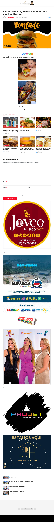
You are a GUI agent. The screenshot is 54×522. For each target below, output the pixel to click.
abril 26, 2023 (22, 152)
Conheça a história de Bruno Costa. (16, 491)
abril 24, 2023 (39, 152)
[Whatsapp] (29, 54)
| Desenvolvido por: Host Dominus (40, 519)
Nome (5, 181)
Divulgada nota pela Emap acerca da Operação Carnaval (21, 481)
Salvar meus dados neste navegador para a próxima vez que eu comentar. (19, 194)
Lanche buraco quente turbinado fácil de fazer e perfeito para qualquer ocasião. (43, 150)
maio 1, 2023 (39, 130)
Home (4, 8)
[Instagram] (27, 54)
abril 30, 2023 (6, 151)
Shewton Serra (11, 17)
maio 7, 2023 (22, 132)
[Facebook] (22, 54)
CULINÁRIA (8, 8)
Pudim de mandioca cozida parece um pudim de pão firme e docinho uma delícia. (27, 150)
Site (29, 187)
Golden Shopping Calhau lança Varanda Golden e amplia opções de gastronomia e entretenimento (10, 130)
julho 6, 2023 (18, 17)
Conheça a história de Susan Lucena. (17, 486)
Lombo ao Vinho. (40, 129)
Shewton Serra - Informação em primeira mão (14, 519)
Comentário (6, 165)
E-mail (5, 187)
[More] (32, 54)
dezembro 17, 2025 (7, 133)
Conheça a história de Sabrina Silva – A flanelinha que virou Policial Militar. (25, 476)
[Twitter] (24, 54)
